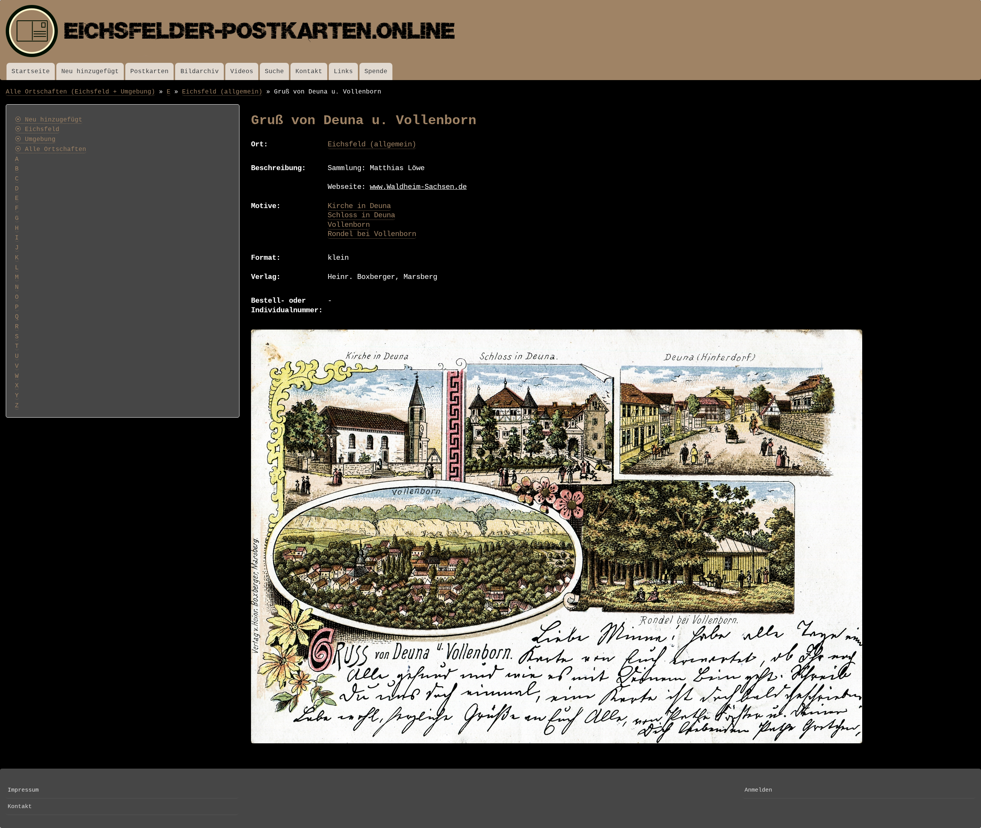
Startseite (30, 71)
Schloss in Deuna (361, 215)
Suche (274, 71)
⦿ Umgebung (35, 139)
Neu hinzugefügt (90, 71)
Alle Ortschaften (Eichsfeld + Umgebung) (80, 91)
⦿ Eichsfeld (37, 129)
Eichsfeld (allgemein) (222, 91)
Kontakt (308, 71)
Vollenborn (349, 225)
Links (343, 71)
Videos (241, 71)
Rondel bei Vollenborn (372, 234)
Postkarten (149, 71)
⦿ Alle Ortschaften (50, 149)
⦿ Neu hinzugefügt (48, 119)
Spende (375, 71)
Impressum (23, 790)
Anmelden (758, 790)
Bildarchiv (199, 71)
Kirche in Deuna (359, 206)
